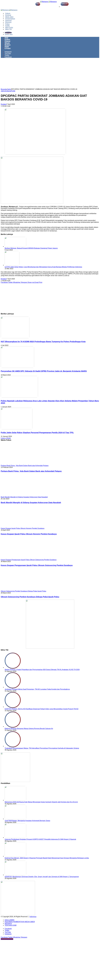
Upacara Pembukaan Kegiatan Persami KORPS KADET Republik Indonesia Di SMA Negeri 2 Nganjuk (40, 839)
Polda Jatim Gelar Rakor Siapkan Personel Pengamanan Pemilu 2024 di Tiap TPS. (37, 433)
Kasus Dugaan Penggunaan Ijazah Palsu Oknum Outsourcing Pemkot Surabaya (37, 565)
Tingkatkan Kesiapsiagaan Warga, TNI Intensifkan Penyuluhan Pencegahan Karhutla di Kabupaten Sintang (42, 748)
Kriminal (8, 15)
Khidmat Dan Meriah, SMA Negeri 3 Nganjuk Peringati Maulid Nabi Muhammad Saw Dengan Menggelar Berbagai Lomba (47, 858)
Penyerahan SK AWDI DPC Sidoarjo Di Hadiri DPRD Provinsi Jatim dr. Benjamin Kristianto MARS (44, 371)
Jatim (9, 89)
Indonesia (32, 916)
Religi (7, 46)
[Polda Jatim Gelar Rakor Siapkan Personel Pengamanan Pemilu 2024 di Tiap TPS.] (16, 429)
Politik (7, 26)
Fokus (7, 24)
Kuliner (7, 39)
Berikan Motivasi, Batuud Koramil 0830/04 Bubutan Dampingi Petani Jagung (31, 248)
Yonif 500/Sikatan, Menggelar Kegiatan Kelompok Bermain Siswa (27, 820)
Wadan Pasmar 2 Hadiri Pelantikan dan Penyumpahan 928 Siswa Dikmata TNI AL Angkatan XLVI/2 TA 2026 (42, 669)
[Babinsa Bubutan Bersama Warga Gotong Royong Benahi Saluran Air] (13, 726)
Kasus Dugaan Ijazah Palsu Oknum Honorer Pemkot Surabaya (29, 534)
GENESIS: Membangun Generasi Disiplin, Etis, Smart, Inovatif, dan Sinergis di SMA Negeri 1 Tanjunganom (42, 876)
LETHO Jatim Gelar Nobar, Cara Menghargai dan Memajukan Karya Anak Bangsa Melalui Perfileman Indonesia (43, 267)
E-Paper (8, 48)
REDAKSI (8, 923)
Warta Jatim (9, 17)
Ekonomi (8, 22)
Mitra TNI (8, 29)
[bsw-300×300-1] (15, 781)
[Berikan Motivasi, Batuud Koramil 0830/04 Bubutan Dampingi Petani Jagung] (15, 246)
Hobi (6, 38)
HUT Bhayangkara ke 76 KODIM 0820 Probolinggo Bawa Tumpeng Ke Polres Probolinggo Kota (43, 342)
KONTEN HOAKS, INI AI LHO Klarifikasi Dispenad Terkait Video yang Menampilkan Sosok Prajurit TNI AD (41, 709)
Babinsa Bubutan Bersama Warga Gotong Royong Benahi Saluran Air (29, 728)
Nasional (8, 20)
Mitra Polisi (9, 27)
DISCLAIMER (9, 920)
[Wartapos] (48, 1)
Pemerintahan (10, 18)
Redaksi (4, 104)
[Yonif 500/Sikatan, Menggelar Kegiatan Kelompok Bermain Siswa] (15, 819)
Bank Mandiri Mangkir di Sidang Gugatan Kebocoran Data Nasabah (31, 502)
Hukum (7, 13)
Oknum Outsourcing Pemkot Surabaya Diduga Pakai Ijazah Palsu (30, 597)
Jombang (7, 91)
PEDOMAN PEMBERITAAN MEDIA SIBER (20, 922)
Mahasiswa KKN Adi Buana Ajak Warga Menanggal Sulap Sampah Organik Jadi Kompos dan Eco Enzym (41, 802)
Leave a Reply (6, 438)
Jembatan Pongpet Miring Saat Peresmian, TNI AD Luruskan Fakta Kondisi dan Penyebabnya (37, 689)
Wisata (7, 43)
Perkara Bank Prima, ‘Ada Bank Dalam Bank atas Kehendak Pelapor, (31, 471)
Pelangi (7, 41)
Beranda (4, 89)
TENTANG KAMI (10, 925)
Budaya (7, 45)
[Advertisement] (50, 73)
